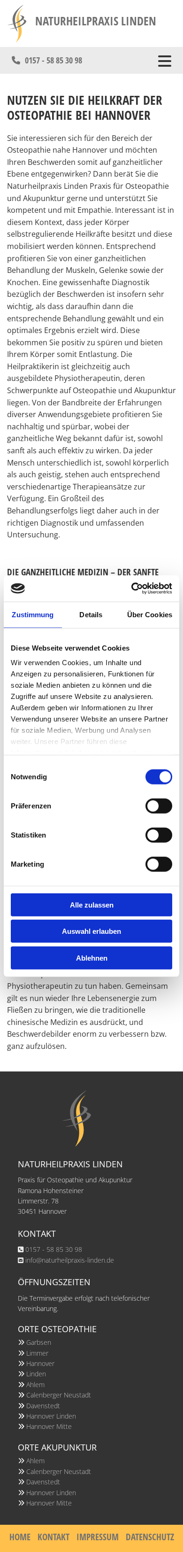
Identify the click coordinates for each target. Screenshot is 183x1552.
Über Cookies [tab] (149, 614)
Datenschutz (150, 1537)
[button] (47, 60)
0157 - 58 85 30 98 (53, 1249)
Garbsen (38, 1342)
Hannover (40, 1363)
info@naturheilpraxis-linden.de (69, 1260)
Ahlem (35, 1384)
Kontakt (53, 1537)
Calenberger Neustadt (58, 1394)
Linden (36, 1373)
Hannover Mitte (49, 1426)
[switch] (158, 805)
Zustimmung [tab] (32, 614)
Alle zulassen (92, 904)
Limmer (37, 1353)
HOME (19, 1537)
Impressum (97, 1537)
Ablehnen (91, 958)
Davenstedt (43, 1405)
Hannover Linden (51, 1416)
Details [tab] (90, 614)
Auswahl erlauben (91, 931)
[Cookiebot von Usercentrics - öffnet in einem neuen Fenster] (131, 588)
